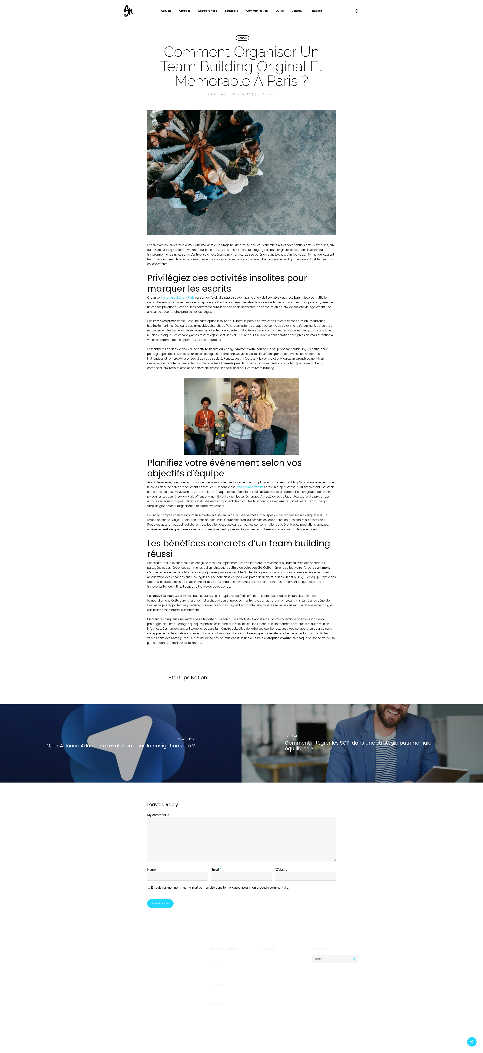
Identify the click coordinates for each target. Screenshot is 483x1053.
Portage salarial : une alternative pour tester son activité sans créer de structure (233, 976)
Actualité (316, 10)
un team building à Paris (177, 297)
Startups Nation (219, 94)
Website (281, 869)
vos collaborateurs (250, 487)
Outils (280, 10)
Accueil (166, 10)
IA (262, 999)
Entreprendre (207, 10)
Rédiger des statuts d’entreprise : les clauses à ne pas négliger (232, 959)
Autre (264, 962)
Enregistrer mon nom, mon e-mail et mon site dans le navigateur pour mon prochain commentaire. (220, 887)
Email (216, 869)
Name (152, 869)
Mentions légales (134, 991)
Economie (267, 981)
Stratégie (231, 10)
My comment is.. (158, 815)
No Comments (266, 94)
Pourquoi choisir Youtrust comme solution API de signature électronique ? (232, 996)
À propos (184, 10)
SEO (264, 1017)
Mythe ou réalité (272, 1005)
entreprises (268, 993)
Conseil (296, 10)
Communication (257, 10)
